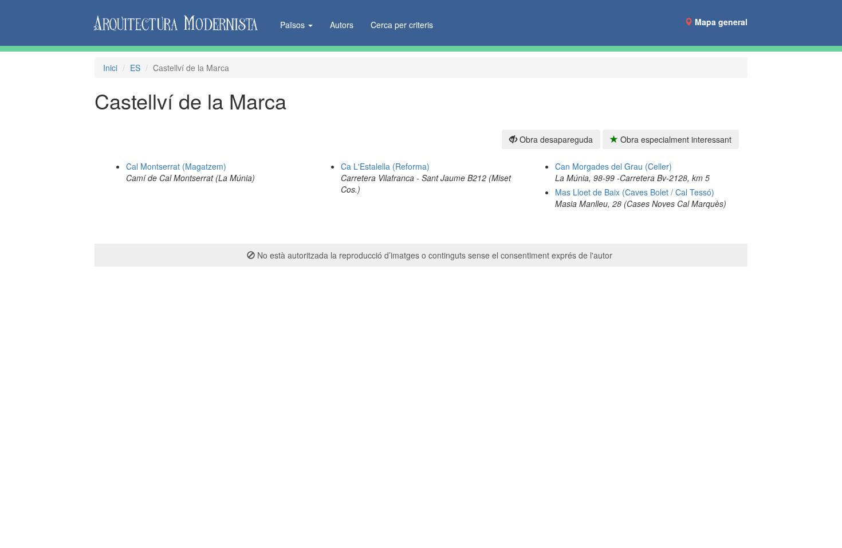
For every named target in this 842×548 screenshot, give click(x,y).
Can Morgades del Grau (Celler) (613, 166)
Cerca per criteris (402, 24)
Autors (341, 24)
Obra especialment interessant (674, 139)
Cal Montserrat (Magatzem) (176, 166)
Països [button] (293, 24)
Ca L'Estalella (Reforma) (385, 166)
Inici (110, 67)
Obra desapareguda (555, 139)
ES (135, 67)
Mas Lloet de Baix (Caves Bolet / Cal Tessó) (634, 192)
